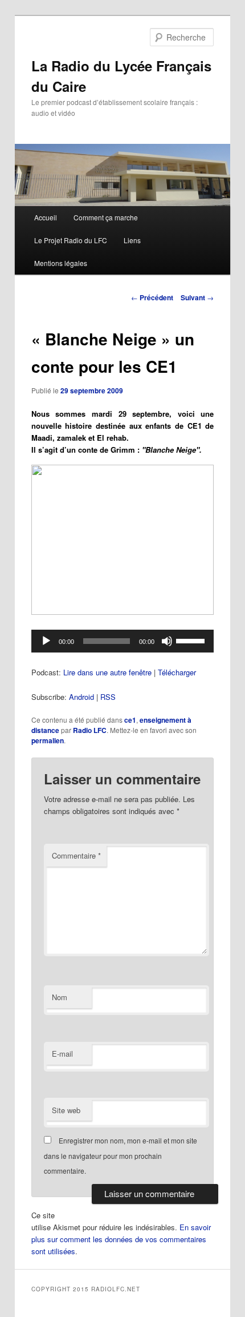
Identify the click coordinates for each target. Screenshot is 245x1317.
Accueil (45, 217)
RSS (108, 696)
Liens (132, 240)
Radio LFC (90, 730)
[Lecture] (46, 641)
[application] (122, 641)
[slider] (192, 640)
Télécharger (177, 672)
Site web (66, 1110)
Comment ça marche (106, 217)
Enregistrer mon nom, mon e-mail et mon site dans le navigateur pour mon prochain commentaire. (120, 1155)
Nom (59, 997)
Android (81, 696)
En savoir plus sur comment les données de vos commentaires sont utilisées (121, 1239)
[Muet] (167, 641)
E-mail (62, 1053)
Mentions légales (60, 263)
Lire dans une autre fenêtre (107, 672)
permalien (47, 740)
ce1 (130, 720)
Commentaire (76, 855)
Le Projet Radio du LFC (70, 240)
